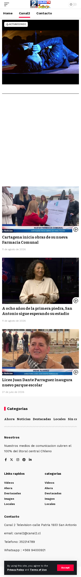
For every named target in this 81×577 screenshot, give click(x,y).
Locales (59, 419)
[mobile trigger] (7, 4)
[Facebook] (5, 460)
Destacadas (42, 419)
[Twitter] (11, 460)
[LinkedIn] (30, 460)
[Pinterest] (24, 460)
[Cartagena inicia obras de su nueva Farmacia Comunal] (40, 209)
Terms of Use (38, 569)
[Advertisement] (40, 141)
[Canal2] (40, 4)
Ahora (9, 419)
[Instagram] (18, 460)
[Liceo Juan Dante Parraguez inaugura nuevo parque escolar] (40, 352)
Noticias (24, 419)
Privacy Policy (15, 569)
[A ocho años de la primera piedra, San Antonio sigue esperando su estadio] (40, 281)
